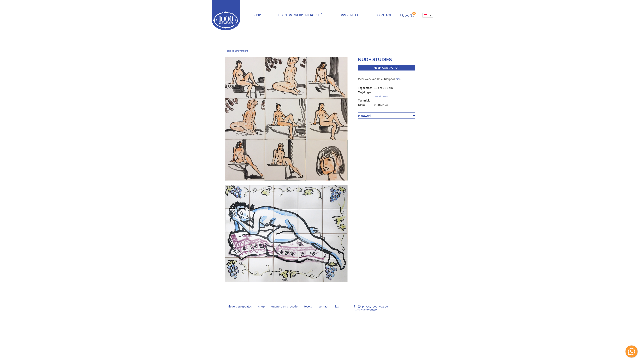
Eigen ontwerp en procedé (300, 15)
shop (261, 306)
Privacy (366, 306)
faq (337, 306)
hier (398, 79)
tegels (308, 306)
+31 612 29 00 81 (366, 310)
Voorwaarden (381, 306)
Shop (257, 15)
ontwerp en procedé (284, 306)
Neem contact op (386, 67)
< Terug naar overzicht (236, 50)
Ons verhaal (350, 15)
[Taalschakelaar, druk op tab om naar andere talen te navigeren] (427, 15)
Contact (384, 15)
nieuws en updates (240, 306)
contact (323, 306)
